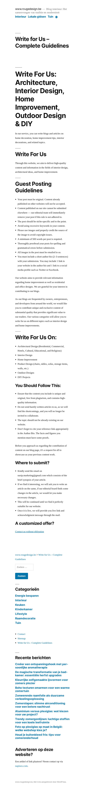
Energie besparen (27, 595)
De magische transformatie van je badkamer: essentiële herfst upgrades (41, 673)
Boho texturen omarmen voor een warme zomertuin (42, 689)
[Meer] (56, 17)
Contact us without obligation (29, 531)
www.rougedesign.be (28, 9)
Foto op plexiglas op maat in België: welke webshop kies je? (38, 728)
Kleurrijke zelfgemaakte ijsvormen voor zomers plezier (41, 681)
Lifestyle (21, 613)
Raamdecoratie (25, 618)
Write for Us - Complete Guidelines (35, 642)
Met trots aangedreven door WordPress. (50, 782)
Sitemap (22, 638)
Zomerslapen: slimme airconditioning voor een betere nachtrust (40, 705)
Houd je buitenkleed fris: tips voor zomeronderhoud (38, 736)
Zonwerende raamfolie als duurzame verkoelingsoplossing (39, 697)
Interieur (20, 16)
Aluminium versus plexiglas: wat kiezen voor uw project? (41, 713)
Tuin (50, 16)
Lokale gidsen (37, 16)
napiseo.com (21, 766)
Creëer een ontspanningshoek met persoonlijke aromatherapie (41, 665)
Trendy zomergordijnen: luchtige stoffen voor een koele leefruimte (42, 720)
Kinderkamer (24, 609)
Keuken (20, 604)
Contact (21, 634)
